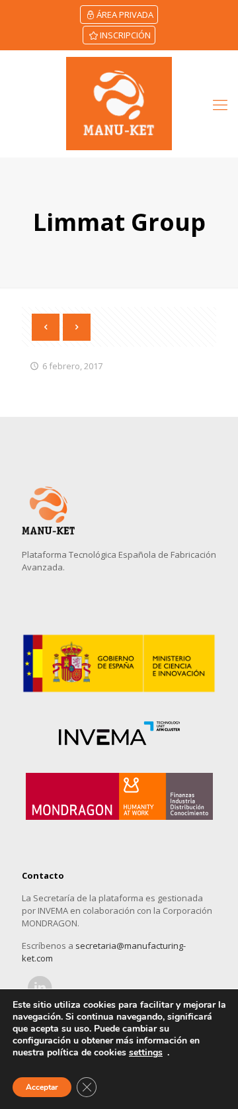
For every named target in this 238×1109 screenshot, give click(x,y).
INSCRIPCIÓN (125, 35)
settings (146, 1053)
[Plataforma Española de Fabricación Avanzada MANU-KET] (119, 103)
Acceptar (42, 1087)
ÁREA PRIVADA (125, 15)
